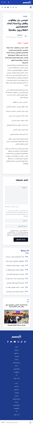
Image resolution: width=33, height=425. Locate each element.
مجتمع (16, 353)
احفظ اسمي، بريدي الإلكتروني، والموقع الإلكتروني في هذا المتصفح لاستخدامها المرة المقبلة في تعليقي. (17, 233)
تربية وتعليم (16, 363)
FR (2, 2)
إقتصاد (25, 16)
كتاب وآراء (17, 378)
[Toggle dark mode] (8, 2)
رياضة (16, 359)
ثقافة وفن (16, 369)
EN (4, 2)
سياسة (16, 350)
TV (28, 300)
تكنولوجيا (16, 372)
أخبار (16, 347)
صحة (16, 366)
